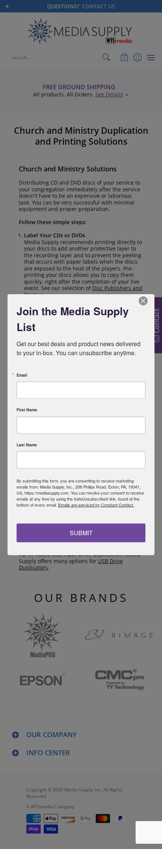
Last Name (27, 445)
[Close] (147, 300)
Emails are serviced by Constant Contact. (96, 505)
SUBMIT (81, 532)
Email (22, 375)
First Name (27, 410)
